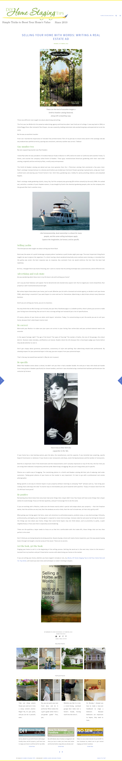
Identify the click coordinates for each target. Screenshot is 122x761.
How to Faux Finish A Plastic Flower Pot (27, 690)
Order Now (32, 746)
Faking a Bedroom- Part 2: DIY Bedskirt (94, 690)
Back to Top (102, 758)
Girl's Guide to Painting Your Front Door (49, 690)
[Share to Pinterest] (66, 636)
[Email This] (56, 636)
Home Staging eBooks (107, 15)
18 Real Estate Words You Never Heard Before (94, 658)
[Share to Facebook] (63, 636)
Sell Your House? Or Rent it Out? (72, 658)
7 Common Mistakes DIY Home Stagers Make (49, 658)
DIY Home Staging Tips (28, 758)
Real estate (63, 638)
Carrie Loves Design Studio (52, 758)
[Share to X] (59, 636)
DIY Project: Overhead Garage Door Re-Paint (72, 690)
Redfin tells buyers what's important (27, 658)
